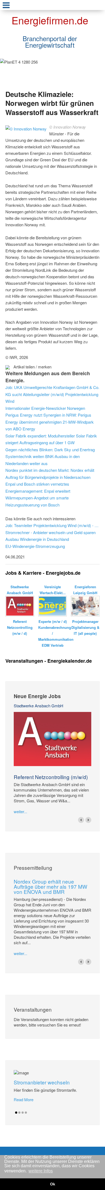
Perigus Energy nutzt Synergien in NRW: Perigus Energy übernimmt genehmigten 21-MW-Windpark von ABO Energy (49, 421)
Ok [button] (52, 1184)
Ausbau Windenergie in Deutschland (37, 539)
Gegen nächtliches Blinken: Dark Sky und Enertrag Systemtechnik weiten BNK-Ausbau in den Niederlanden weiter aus (50, 456)
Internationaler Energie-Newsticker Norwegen (45, 408)
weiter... (20, 811)
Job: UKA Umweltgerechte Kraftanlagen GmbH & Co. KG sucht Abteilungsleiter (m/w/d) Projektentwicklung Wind (52, 394)
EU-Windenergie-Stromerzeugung (35, 546)
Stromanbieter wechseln (42, 1082)
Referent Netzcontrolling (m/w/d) (51, 776)
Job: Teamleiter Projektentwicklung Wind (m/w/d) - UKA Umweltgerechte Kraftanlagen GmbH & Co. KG (52, 525)
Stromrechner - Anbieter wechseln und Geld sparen (50, 532)
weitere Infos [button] (41, 1171)
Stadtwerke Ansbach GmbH (38, 705)
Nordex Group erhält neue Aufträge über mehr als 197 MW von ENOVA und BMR (50, 886)
